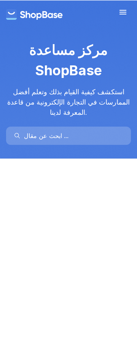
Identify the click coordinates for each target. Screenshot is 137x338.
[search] (72, 136)
